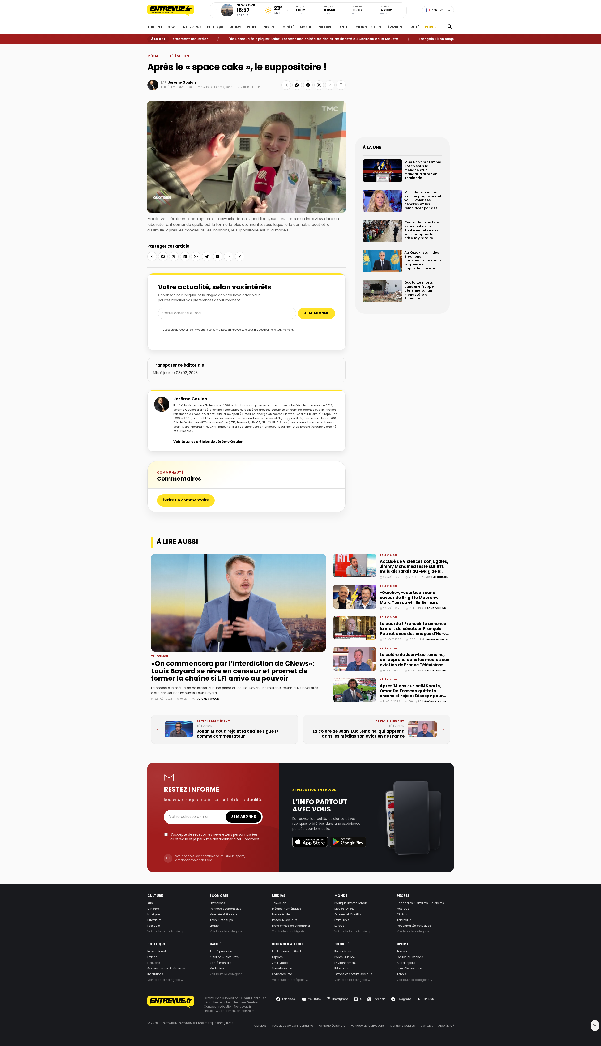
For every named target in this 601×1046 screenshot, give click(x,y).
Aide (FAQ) (446, 1026)
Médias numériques (286, 909)
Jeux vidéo (280, 963)
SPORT (269, 27)
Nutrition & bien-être (224, 957)
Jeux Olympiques (409, 968)
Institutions (155, 974)
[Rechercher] (449, 27)
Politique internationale (350, 903)
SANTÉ (342, 27)
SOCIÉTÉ (287, 27)
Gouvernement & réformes (166, 968)
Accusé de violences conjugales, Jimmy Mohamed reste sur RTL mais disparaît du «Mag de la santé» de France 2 (414, 569)
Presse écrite (281, 914)
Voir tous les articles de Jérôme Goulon (210, 442)
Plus (430, 27)
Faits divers (342, 951)
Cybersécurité (282, 974)
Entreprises (217, 903)
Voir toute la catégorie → (165, 932)
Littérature (154, 920)
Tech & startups (221, 920)
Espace (277, 957)
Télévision (179, 56)
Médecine (217, 968)
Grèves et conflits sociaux (353, 974)
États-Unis (341, 920)
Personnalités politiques (414, 926)
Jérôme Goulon (182, 82)
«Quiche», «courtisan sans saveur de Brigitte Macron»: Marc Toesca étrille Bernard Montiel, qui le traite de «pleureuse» (409, 602)
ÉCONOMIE (219, 895)
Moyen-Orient (344, 909)
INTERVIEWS (191, 27)
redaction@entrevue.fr (234, 1006)
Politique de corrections (368, 1026)
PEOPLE (252, 27)
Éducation (341, 968)
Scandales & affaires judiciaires (420, 903)
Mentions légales (402, 1026)
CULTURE (324, 27)
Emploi (214, 926)
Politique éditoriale (332, 1026)
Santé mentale (220, 963)
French (438, 10)
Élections (153, 963)
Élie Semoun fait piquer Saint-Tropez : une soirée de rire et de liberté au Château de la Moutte (286, 39)
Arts (150, 903)
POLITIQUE (215, 27)
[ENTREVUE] (171, 1004)
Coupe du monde (410, 957)
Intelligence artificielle (287, 951)
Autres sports (406, 963)
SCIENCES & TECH (368, 27)
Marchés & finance (223, 914)
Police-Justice (344, 957)
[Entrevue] (175, 10)
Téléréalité (404, 920)
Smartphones (282, 968)
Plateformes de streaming (291, 926)
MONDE (306, 27)
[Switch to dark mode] (595, 1025)
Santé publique (221, 951)
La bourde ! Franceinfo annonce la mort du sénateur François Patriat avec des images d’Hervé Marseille (414, 631)
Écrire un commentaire (186, 500)
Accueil (151, 48)
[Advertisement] (402, 94)
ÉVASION (395, 27)
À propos (260, 1026)
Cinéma (153, 909)
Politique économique (225, 909)
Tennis (401, 974)
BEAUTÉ (413, 27)
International (156, 951)
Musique (153, 914)
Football (402, 951)
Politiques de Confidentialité (292, 1026)
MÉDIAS (235, 27)
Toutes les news (162, 27)
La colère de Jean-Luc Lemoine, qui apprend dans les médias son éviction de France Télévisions (414, 660)
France (152, 957)
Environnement (345, 963)
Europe (339, 926)
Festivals (153, 926)
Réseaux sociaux (284, 920)
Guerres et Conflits (347, 914)
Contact (427, 1026)
